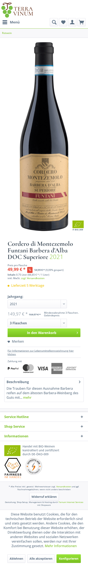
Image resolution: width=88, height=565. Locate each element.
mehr (27, 397)
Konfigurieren (68, 558)
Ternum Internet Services (71, 502)
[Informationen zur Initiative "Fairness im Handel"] (13, 468)
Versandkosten (63, 486)
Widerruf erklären (44, 497)
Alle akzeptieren (40, 558)
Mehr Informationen (61, 546)
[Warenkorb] (81, 22)
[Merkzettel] (63, 22)
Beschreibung (18, 382)
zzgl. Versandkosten (33, 278)
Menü (15, 22)
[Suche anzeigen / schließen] (54, 22)
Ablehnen (16, 558)
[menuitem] (11, 22)
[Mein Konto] (72, 22)
